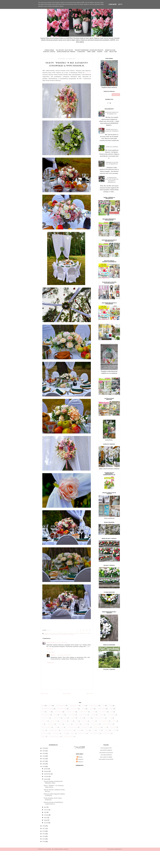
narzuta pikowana (95, 724)
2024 (43, 753)
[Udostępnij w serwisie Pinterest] (90, 630)
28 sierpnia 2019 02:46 (64, 655)
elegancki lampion (83, 714)
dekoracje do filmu (50, 633)
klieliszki (43, 730)
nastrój (65, 733)
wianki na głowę (110, 50)
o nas (106, 51)
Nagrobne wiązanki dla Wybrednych (111, 163)
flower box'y (81, 51)
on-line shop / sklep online (64, 50)
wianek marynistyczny (72, 727)
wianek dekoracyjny (61, 705)
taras (56, 727)
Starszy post (89, 693)
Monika (53, 655)
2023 (43, 756)
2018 (43, 826)
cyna (49, 711)
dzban (112, 711)
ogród (84, 705)
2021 (43, 761)
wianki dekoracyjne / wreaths (66, 51)
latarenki (81, 717)
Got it (120, 4)
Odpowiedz (50, 648)
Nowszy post (44, 693)
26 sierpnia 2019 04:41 (61, 642)
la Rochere (93, 714)
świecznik (102, 714)
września (46, 776)
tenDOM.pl (88, 72)
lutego (46, 820)
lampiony (91, 708)
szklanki (111, 717)
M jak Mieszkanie (56, 733)
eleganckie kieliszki (62, 708)
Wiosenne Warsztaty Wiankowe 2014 (112, 113)
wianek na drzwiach (94, 705)
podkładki (72, 733)
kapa (106, 727)
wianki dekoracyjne (74, 705)
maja (45, 812)
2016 (43, 831)
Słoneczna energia (112, 146)
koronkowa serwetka (54, 730)
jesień (103, 705)
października (47, 774)
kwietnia (46, 815)
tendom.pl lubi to (102, 708)
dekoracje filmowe (62, 633)
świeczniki (60, 724)
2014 (43, 836)
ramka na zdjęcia (107, 733)
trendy (62, 714)
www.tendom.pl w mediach (47, 708)
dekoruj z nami (74, 633)
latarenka (73, 717)
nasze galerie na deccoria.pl (106, 759)
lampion (111, 705)
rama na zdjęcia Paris (95, 733)
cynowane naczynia (83, 711)
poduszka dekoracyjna (99, 717)
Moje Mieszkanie (97, 727)
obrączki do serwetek (46, 727)
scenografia (83, 633)
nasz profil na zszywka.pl (106, 752)
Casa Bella (68, 724)
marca (46, 817)
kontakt (99, 51)
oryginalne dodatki (45, 714)
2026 (43, 748)
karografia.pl (118, 849)
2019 (43, 766)
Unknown (80, 759)
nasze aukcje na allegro (106, 757)
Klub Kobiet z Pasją (85, 727)
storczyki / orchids (49, 51)
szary (94, 730)
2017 (43, 828)
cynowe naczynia (45, 717)
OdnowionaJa (50, 642)
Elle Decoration (45, 733)
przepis (43, 711)
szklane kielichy (58, 711)
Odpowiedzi (51, 652)
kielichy (112, 708)
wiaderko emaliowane (69, 736)
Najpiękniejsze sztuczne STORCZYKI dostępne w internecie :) (111, 180)
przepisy (56, 714)
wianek (43, 705)
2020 (43, 763)
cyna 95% (86, 724)
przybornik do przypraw (68, 730)
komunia (94, 711)
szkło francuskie (103, 711)
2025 (43, 751)
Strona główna (49, 50)
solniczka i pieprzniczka (54, 736)
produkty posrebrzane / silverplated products (89, 50)
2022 (43, 758)
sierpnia (46, 779)
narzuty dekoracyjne (108, 724)
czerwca (46, 809)
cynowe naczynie (57, 717)
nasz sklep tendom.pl (106, 754)
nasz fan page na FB (106, 748)
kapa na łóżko (113, 727)
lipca (45, 807)
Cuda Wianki (77, 724)
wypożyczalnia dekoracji (68, 634)
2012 (43, 841)
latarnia (89, 717)
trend (100, 730)
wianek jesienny (74, 708)
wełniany (107, 730)
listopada (46, 771)
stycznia (46, 822)
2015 (43, 833)
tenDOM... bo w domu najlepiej (55, 849)
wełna (62, 727)
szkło (42, 724)
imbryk (66, 717)
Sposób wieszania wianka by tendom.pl (112, 130)
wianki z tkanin (50, 724)
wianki (50, 705)
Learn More (112, 4)
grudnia (46, 768)
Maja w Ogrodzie (72, 714)
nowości (84, 708)
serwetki (79, 730)
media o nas (113, 51)
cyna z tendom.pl (112, 714)
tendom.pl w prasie (70, 711)
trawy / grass (91, 51)
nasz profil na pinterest (106, 750)
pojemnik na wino (82, 733)
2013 (43, 839)
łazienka (115, 730)
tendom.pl (57, 634)
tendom (51, 634)
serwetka (43, 736)
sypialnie (87, 730)
